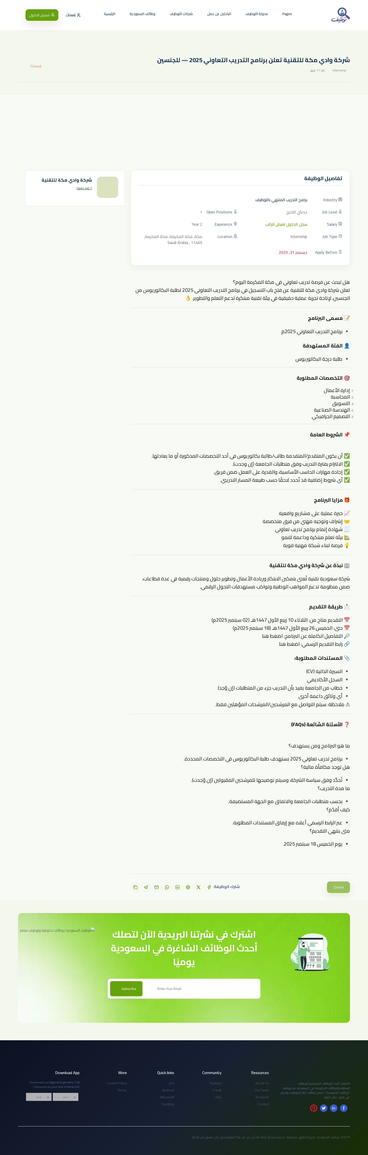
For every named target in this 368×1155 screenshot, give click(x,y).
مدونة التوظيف (257, 14)
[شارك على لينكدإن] (177, 887)
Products (262, 1097)
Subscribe (128, 988)
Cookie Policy (117, 1083)
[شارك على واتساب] (166, 887)
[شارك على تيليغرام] (145, 887)
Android (168, 1090)
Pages (287, 14)
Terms (122, 1090)
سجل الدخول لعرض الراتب (286, 224)
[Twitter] (323, 1108)
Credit (217, 1090)
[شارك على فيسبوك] (209, 887)
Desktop (167, 1104)
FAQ (219, 1097)
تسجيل (71, 15)
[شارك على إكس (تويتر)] (198, 887)
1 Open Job (84, 188)
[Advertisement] (184, 132)
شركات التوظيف (182, 14)
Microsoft (167, 1097)
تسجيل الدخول (39, 15)
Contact (263, 1104)
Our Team (262, 1090)
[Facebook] (343, 1108)
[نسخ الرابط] (135, 887)
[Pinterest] (313, 1108)
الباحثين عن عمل (219, 14)
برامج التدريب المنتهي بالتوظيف (281, 199)
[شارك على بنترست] (188, 887)
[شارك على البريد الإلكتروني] (156, 887)
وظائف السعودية (143, 14)
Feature (216, 1083)
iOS (171, 1083)
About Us (262, 1083)
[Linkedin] (333, 1108)
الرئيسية (110, 14)
